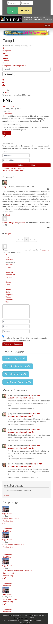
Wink (7, 302)
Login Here (46, 250)
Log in (12, 10)
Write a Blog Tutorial (15, 358)
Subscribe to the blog (26, 165)
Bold (7, 255)
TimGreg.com (27, 620)
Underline (9, 260)
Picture (8, 267)
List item (9, 277)
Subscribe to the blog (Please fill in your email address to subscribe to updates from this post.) (24, 339)
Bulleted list (10, 272)
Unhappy (9, 299)
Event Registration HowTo (17, 366)
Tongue (8, 297)
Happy (8, 290)
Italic (7, 257)
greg (4, 187)
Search (9, 74)
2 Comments (7, 114)
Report (7, 92)
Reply (8, 215)
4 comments (7, 555)
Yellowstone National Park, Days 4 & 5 (17, 571)
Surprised (9, 295)
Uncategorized (8, 106)
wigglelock (7, 514)
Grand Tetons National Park (13, 545)
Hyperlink (9, 265)
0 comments (7, 609)
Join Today (25, 10)
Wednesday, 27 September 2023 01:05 (24, 477)
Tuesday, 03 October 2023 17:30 (22, 440)
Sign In (6, 133)
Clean (8, 285)
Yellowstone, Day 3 (9, 599)
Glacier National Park (10, 519)
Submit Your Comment (13, 344)
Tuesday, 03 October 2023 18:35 (22, 409)
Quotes (8, 282)
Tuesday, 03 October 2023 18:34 (22, 425)
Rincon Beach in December (14, 168)
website (22, 223)
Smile (8, 292)
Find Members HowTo (15, 374)
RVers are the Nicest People (13, 171)
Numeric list (10, 275)
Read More (6, 531)
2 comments (7, 528)
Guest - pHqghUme (10, 223)
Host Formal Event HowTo (18, 382)
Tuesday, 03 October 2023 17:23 (22, 459)
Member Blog (7, 521)
